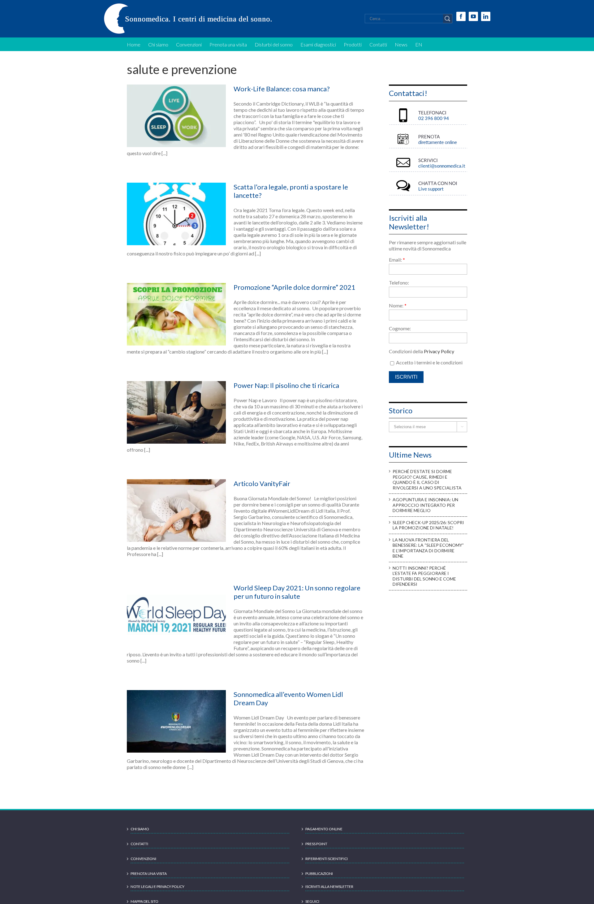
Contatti (139, 843)
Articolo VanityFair (262, 483)
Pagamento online (323, 829)
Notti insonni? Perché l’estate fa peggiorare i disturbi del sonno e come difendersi (424, 576)
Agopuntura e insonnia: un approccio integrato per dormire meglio (425, 505)
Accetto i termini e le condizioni (429, 362)
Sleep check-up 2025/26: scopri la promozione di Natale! (428, 525)
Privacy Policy (439, 351)
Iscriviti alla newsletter (329, 886)
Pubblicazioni (319, 873)
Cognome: (400, 328)
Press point (316, 843)
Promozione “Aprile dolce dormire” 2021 (294, 287)
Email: (397, 260)
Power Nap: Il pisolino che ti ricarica (286, 385)
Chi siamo (140, 829)
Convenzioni (143, 858)
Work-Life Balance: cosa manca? (282, 89)
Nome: (398, 305)
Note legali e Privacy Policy (157, 886)
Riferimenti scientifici (326, 858)
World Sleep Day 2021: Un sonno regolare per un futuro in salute (297, 592)
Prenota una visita (149, 873)
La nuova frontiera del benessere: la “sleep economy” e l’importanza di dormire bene (428, 548)
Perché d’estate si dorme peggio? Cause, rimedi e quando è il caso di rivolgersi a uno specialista (427, 479)
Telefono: (399, 282)
